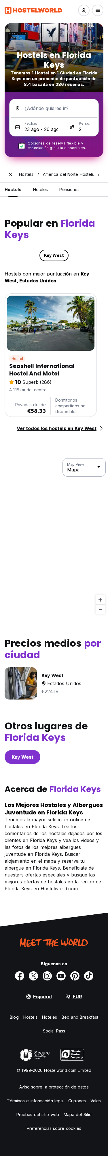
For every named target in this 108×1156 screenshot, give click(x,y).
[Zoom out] (100, 609)
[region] (54, 536)
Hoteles (49, 1017)
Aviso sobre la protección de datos (53, 1086)
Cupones (77, 1100)
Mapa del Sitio (78, 1114)
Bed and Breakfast (80, 1017)
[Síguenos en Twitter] (33, 975)
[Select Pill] (84, 10)
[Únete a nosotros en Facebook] (19, 975)
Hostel (17, 359)
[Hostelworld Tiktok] (88, 975)
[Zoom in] (100, 599)
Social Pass (54, 1030)
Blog (14, 1017)
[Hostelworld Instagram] (47, 975)
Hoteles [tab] (40, 189)
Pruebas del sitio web (37, 1114)
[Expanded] (10, 174)
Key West (22, 757)
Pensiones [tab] (69, 189)
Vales (95, 1100)
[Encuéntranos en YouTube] (61, 975)
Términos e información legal (35, 1100)
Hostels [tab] (13, 189)
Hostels (30, 1017)
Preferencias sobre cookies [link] (54, 1128)
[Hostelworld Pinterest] (74, 975)
